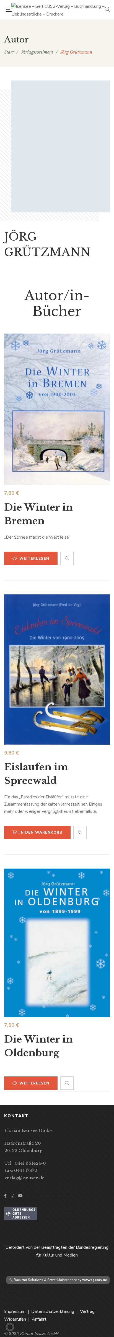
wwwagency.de (94, 1280)
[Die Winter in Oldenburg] (57, 943)
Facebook (5, 1196)
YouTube (20, 1196)
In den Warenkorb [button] (40, 832)
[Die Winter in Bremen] (57, 409)
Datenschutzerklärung (52, 1311)
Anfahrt (39, 1319)
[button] (10, 1327)
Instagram (12, 1196)
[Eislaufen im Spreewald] (57, 669)
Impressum (14, 1311)
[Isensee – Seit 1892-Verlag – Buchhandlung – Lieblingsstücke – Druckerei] (58, 9)
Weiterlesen (34, 558)
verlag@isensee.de (24, 1177)
